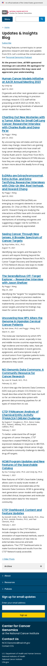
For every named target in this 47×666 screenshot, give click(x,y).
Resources (10, 582)
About (8, 575)
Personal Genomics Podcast (19, 57)
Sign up (23, 615)
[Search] (42, 19)
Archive (8, 566)
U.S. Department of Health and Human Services (21, 653)
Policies (8, 589)
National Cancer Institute (12, 659)
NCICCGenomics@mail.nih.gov (16, 642)
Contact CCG (8, 646)
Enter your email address (13, 602)
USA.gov (5, 662)
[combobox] (27, 19)
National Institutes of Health (13, 656)
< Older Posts (8, 559)
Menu (7, 19)
